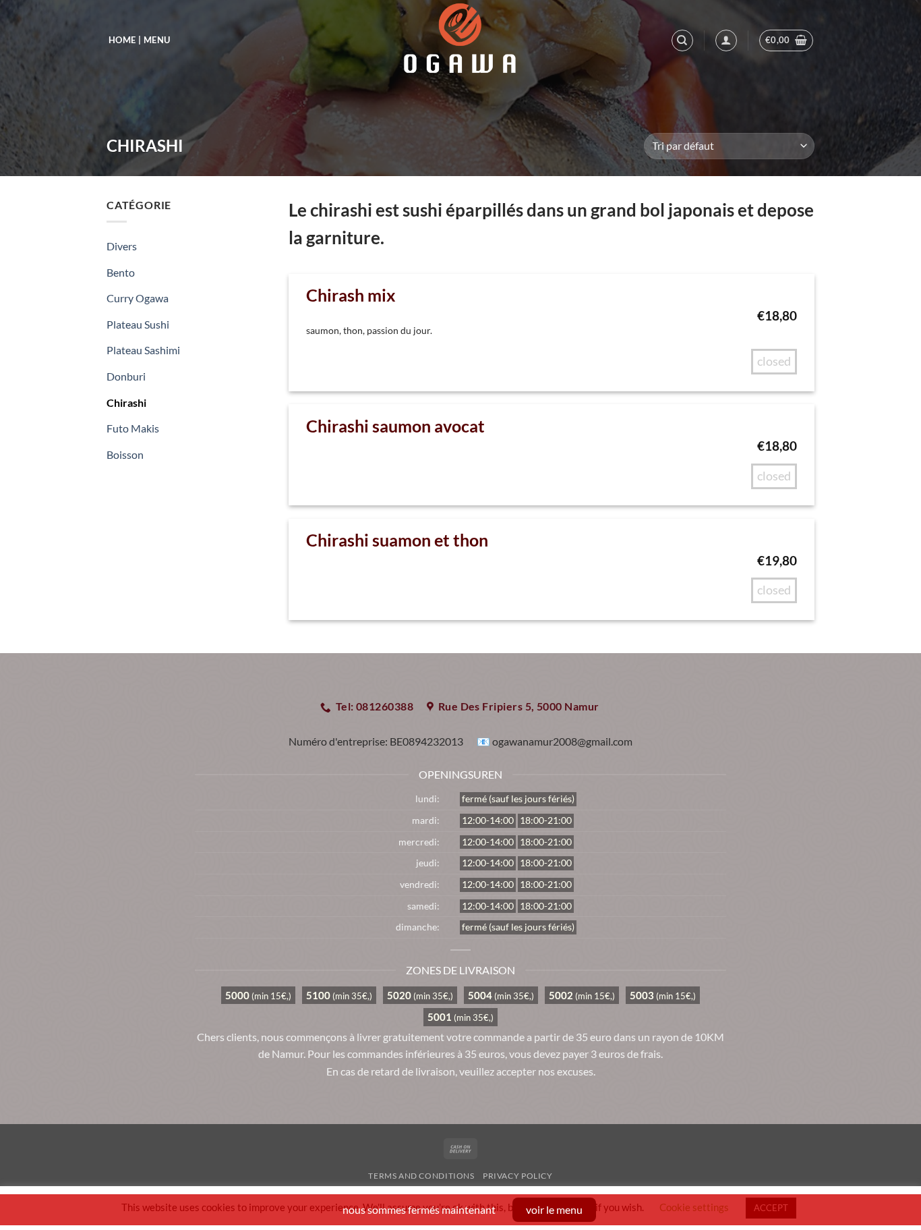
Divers (122, 246)
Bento (121, 272)
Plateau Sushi (138, 324)
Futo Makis (133, 428)
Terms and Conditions (421, 1176)
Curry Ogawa (138, 297)
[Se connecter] (726, 40)
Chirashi (126, 402)
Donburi (126, 376)
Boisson (125, 454)
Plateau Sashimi (143, 349)
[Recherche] (682, 40)
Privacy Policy (518, 1176)
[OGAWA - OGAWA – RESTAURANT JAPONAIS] (460, 40)
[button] (786, 40)
